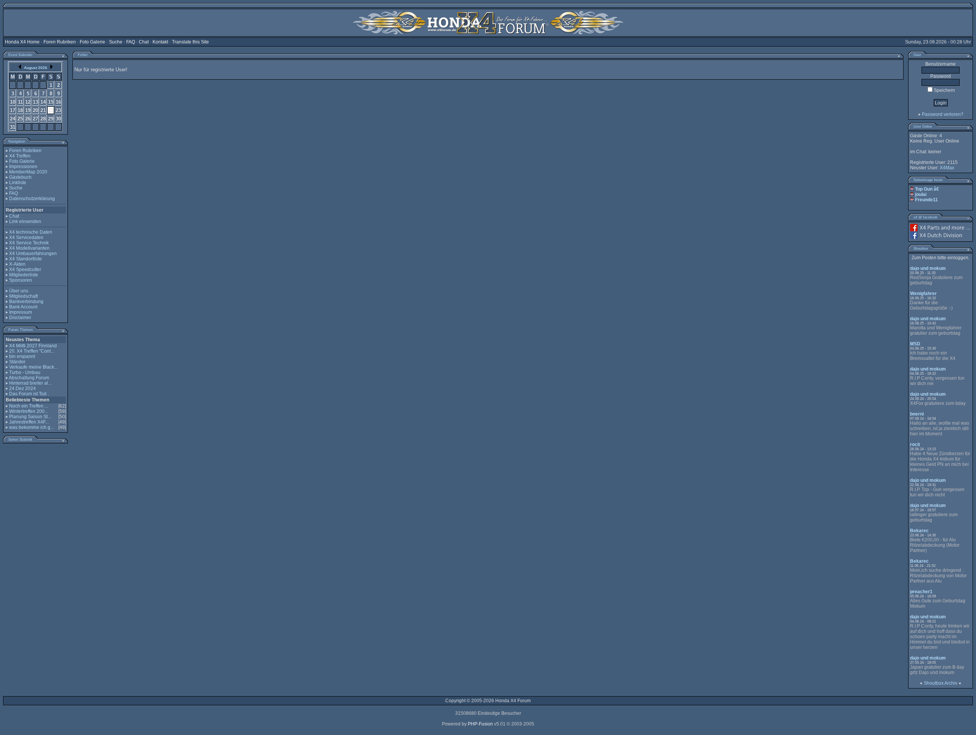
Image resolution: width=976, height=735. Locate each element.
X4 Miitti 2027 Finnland (33, 345)
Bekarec (919, 530)
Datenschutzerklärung (32, 198)
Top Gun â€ (927, 189)
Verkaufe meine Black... (33, 367)
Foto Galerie (92, 42)
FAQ (130, 42)
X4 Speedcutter (25, 269)
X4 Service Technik (29, 243)
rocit (915, 444)
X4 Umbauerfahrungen (33, 253)
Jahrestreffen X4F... (29, 422)
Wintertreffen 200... (28, 411)
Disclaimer (20, 317)
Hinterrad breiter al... (30, 383)
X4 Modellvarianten (29, 248)
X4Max (947, 167)
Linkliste (17, 182)
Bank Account (23, 307)
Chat (144, 42)
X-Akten (17, 264)
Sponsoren (20, 280)
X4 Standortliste (25, 259)
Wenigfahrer (923, 293)
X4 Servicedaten (26, 237)
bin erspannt (22, 356)
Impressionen (23, 166)
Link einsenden (25, 221)
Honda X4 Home (22, 42)
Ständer (17, 361)
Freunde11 (926, 199)
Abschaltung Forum (29, 377)
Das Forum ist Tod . (29, 393)
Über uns (18, 291)
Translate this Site (190, 42)
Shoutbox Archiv (940, 683)
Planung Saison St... (30, 416)
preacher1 (921, 591)
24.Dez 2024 (22, 388)
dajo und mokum (928, 268)
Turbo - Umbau (24, 372)
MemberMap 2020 (28, 172)
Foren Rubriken (59, 42)
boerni (917, 414)
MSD (915, 344)
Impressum (20, 312)
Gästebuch (20, 177)
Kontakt (160, 42)
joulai (920, 194)
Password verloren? (942, 114)
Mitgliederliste (23, 275)
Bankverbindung (26, 301)
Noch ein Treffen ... (28, 406)
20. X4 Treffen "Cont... (31, 351)
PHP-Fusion (480, 724)
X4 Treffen (19, 156)
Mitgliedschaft (23, 296)
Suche (115, 42)
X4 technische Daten (30, 232)
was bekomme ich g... (31, 427)
